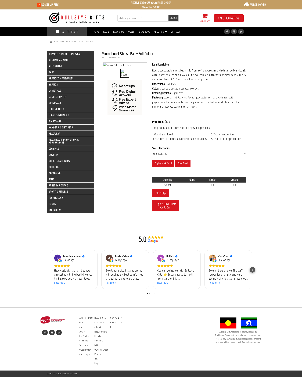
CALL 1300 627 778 (228, 18)
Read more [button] (59, 282)
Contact (175, 31)
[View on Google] (57, 258)
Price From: (158, 122)
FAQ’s (106, 31)
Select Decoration (161, 148)
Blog (96, 363)
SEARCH (173, 17)
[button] (49, 270)
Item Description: (160, 64)
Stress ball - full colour (82, 41)
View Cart (205, 21)
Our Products (84, 336)
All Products (70, 31)
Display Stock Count (163, 163)
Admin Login (84, 354)
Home (96, 31)
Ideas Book (144, 31)
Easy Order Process (123, 31)
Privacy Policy (84, 349)
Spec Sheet (183, 163)
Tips (96, 358)
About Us (159, 31)
